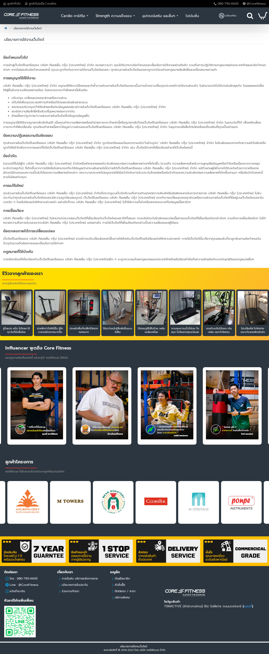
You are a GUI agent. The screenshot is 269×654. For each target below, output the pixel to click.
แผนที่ (248, 606)
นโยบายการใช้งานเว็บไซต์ (134, 646)
